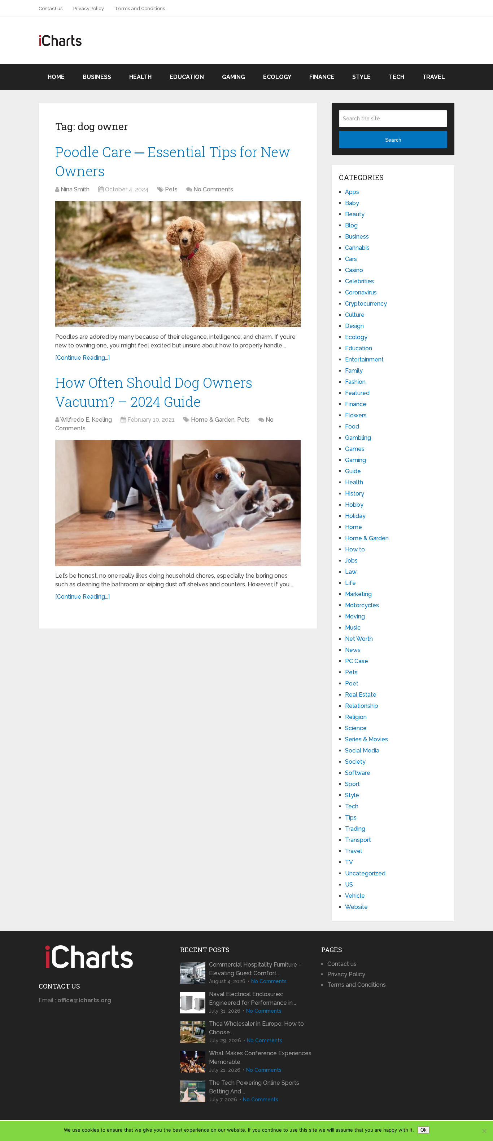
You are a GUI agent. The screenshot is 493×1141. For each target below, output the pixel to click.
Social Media (362, 750)
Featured (357, 393)
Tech (396, 77)
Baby (352, 203)
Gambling (358, 437)
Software (357, 772)
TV (349, 862)
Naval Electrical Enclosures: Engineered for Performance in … (253, 998)
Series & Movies (366, 739)
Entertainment (364, 359)
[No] (484, 1131)
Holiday (355, 515)
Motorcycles (362, 605)
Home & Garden (213, 419)
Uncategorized (365, 873)
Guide (353, 471)
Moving (355, 616)
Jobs (351, 560)
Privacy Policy (88, 8)
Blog (351, 225)
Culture (355, 314)
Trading (355, 828)
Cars (351, 259)
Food (352, 426)
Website (356, 907)
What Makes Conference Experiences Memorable (260, 1057)
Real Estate (360, 694)
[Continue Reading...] (82, 357)
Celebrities (359, 281)
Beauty (355, 214)
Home (56, 77)
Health (140, 77)
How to (355, 549)
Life (350, 583)
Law (351, 571)
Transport (358, 839)
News (353, 650)
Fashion (355, 381)
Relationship (361, 705)
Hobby (354, 504)
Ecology (277, 77)
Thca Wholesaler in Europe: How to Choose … (256, 1028)
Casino (354, 270)
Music (353, 627)
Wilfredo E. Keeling (86, 419)
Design (354, 326)
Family (354, 370)
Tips (351, 817)
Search (393, 140)
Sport (352, 784)
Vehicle (355, 895)
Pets (171, 189)
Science (356, 728)
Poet (351, 683)
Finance (321, 77)
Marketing (358, 594)
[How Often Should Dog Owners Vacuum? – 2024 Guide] (178, 503)
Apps (352, 191)
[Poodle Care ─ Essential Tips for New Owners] (178, 264)
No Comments (213, 189)
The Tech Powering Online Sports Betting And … (254, 1087)
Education (187, 77)
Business (97, 77)
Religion (356, 717)
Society (355, 761)
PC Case (356, 661)
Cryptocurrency (366, 303)
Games (355, 448)
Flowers (356, 415)
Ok (423, 1130)
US (349, 884)
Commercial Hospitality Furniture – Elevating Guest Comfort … (255, 969)
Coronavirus (361, 292)
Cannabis (357, 247)
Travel (433, 77)
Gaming (233, 77)
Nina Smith (75, 189)
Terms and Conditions (140, 8)
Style (361, 77)
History (354, 493)
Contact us (50, 8)
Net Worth (359, 638)
